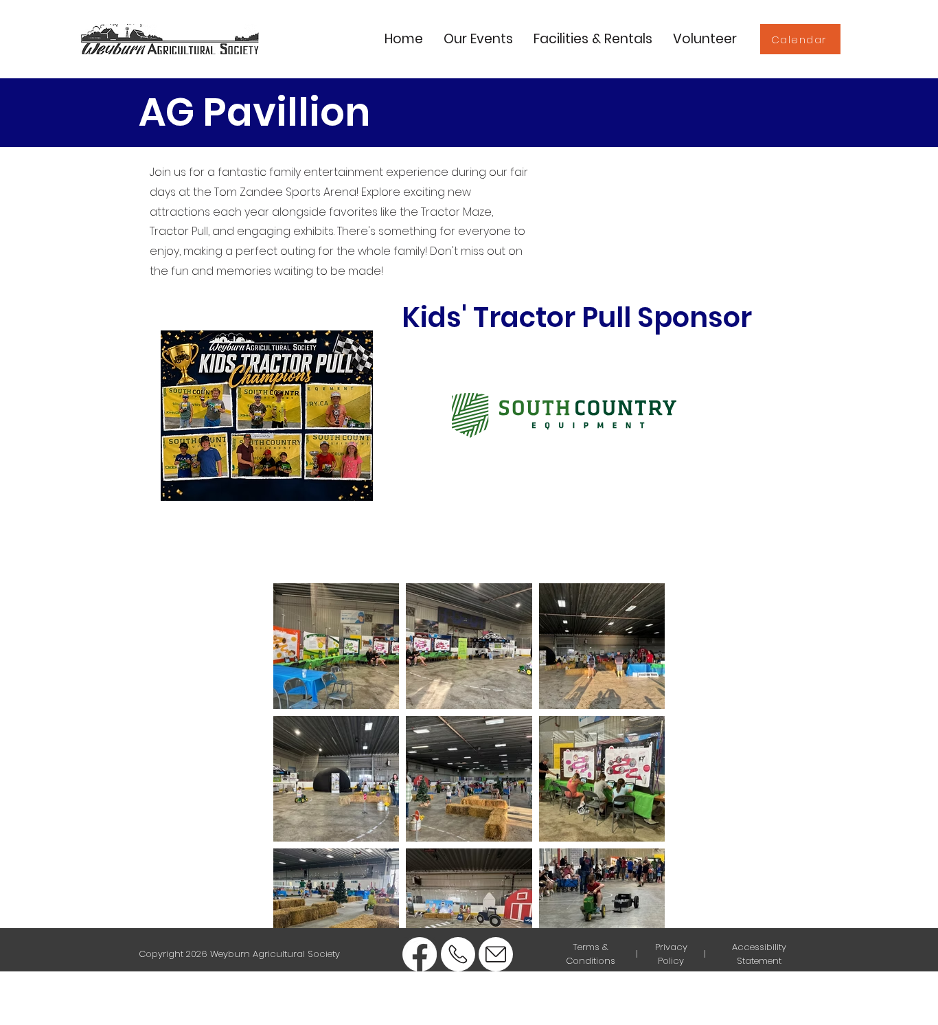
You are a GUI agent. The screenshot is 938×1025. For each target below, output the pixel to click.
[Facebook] (419, 954)
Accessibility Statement (759, 953)
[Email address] (496, 954)
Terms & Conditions (590, 953)
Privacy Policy (671, 953)
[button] (478, 39)
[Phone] (458, 954)
